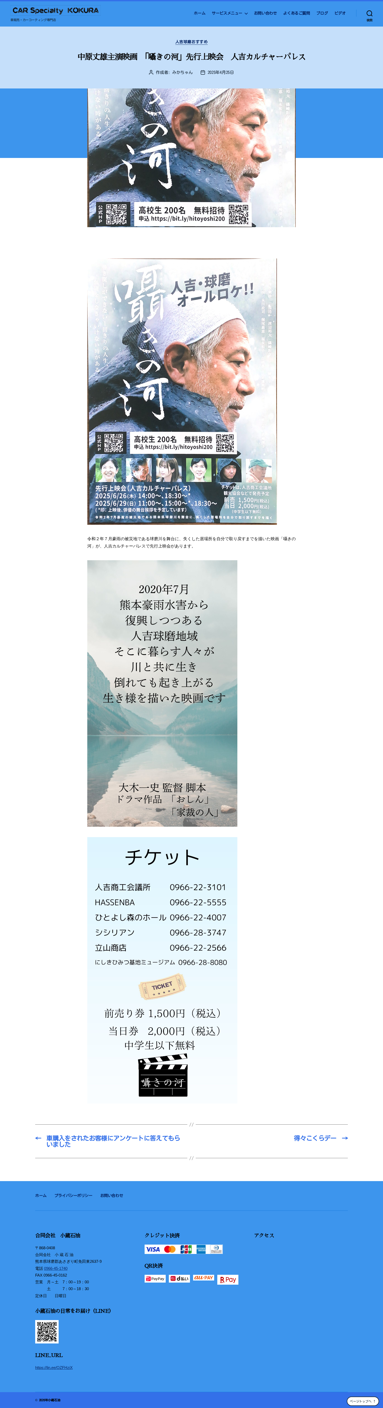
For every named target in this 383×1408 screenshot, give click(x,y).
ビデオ (340, 13)
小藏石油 (54, 1399)
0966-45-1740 (55, 1268)
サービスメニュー (227, 13)
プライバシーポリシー (73, 1195)
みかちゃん (182, 72)
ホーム (199, 13)
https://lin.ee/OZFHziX (54, 1367)
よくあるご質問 (296, 13)
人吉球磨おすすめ (191, 42)
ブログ (322, 13)
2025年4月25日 (221, 72)
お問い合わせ (265, 13)
